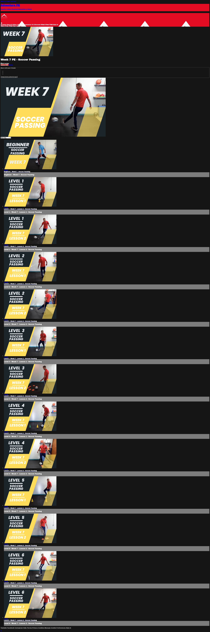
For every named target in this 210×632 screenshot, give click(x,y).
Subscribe (5, 65)
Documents (27, 24)
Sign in (55, 24)
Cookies (41, 628)
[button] (1, 23)
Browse (4, 24)
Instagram (19, 628)
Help (25, 628)
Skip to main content (8, 1)
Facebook (10, 628)
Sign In (15, 26)
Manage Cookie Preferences (55, 628)
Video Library (17, 24)
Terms (29, 628)
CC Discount (36, 24)
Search (9, 24)
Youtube (4, 628)
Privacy (35, 628)
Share (11, 65)
